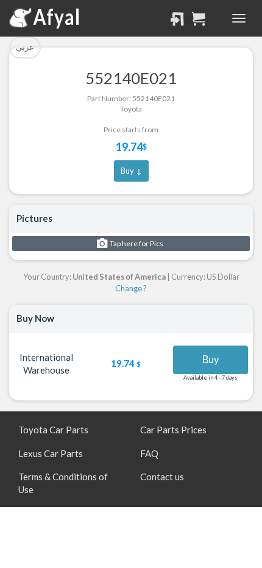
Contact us (162, 476)
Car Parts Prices (173, 429)
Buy (210, 359)
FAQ (149, 453)
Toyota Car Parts (53, 429)
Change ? (131, 288)
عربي (25, 47)
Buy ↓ (131, 171)
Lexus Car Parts (50, 453)
